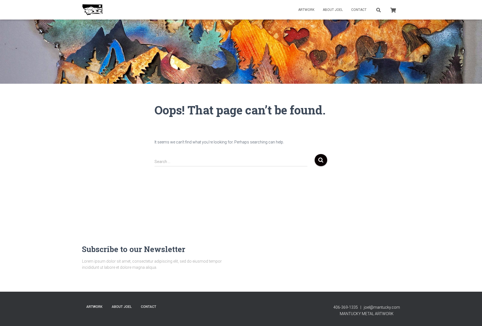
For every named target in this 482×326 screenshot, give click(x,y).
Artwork (306, 10)
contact (359, 10)
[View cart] (393, 9)
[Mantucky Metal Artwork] (92, 10)
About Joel (333, 10)
